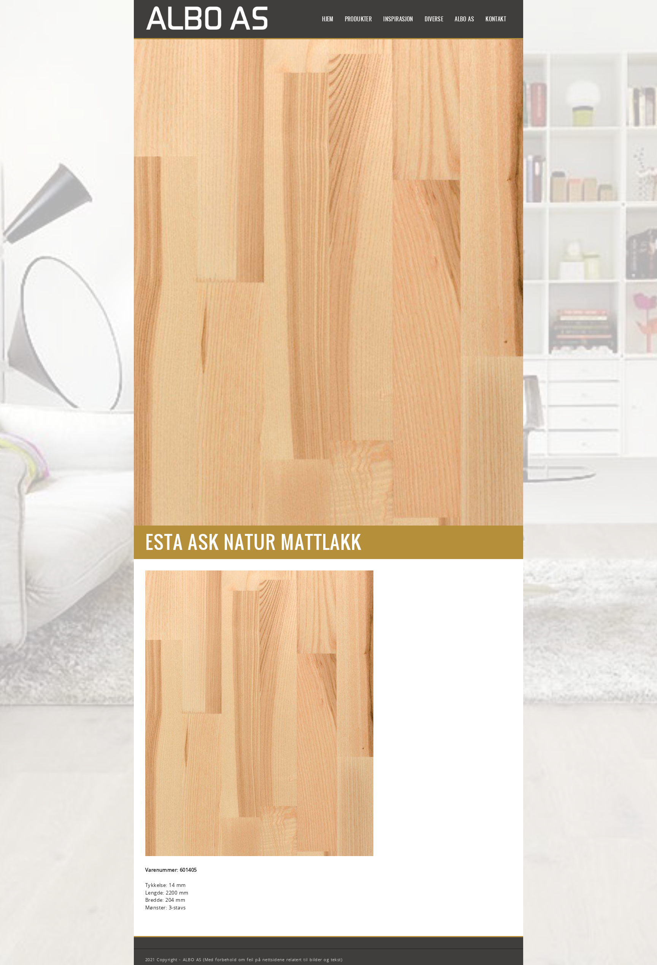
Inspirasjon (398, 19)
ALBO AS (464, 19)
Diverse (434, 19)
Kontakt (496, 19)
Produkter (358, 19)
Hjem (327, 19)
